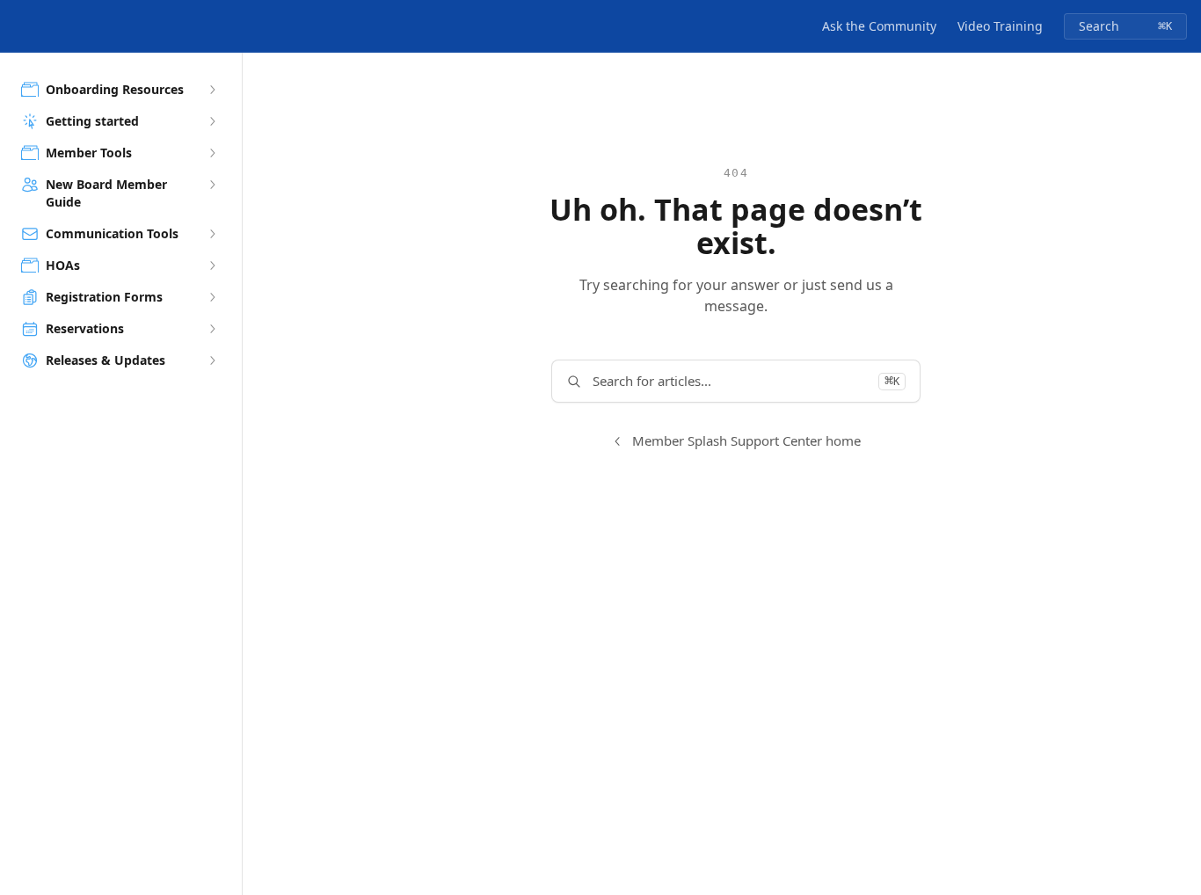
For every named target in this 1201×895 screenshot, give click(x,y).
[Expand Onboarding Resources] (212, 89)
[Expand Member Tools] (212, 153)
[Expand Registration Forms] (212, 297)
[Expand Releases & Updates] (212, 360)
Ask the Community (879, 26)
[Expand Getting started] (212, 121)
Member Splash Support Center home (746, 440)
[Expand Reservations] (212, 329)
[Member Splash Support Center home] (17, 26)
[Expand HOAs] (212, 265)
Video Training (1000, 26)
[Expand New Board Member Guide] (212, 184)
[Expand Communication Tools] (212, 234)
